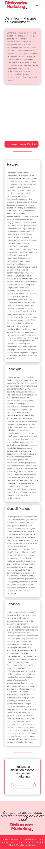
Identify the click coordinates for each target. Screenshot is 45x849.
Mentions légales (26, 845)
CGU (11, 845)
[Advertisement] (22, 110)
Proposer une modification (21, 144)
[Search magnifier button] (33, 785)
